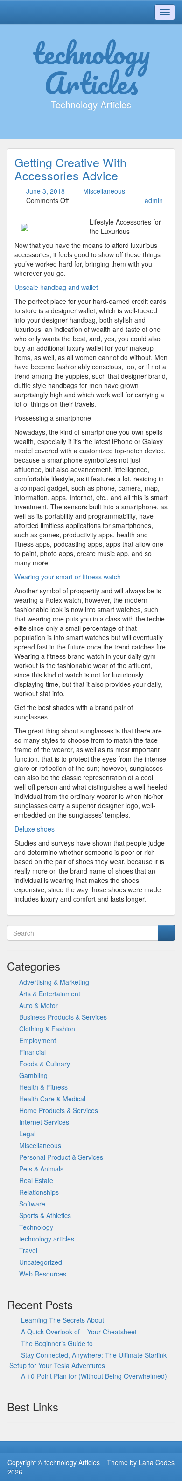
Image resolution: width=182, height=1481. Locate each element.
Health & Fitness (43, 1087)
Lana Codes (157, 1462)
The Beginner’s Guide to (57, 1343)
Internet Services (44, 1122)
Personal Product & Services (61, 1157)
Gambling (33, 1075)
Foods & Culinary (44, 1063)
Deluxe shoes (34, 828)
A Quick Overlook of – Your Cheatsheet (79, 1331)
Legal (27, 1133)
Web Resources (42, 1273)
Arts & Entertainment (49, 993)
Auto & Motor (38, 1005)
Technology (36, 1227)
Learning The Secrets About (62, 1320)
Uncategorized (40, 1262)
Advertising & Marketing (54, 982)
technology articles (46, 1238)
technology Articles (91, 67)
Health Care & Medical (52, 1098)
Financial (32, 1052)
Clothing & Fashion (47, 1028)
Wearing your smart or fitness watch (67, 576)
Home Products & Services (58, 1110)
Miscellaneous (104, 191)
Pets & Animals (41, 1168)
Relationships (39, 1192)
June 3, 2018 (45, 191)
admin (154, 200)
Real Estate (36, 1180)
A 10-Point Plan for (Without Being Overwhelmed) (94, 1376)
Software (32, 1203)
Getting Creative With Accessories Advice (70, 168)
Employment (37, 1040)
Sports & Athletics (45, 1215)
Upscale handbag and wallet (56, 287)
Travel (28, 1250)
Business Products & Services (63, 1017)
